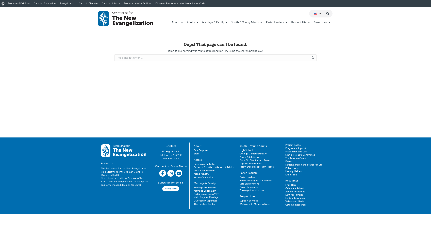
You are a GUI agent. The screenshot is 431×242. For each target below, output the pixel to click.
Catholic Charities (88, 3)
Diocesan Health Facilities (137, 3)
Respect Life (298, 22)
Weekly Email (171, 189)
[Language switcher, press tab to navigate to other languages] (317, 13)
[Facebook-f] (162, 173)
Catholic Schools (111, 3)
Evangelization (67, 3)
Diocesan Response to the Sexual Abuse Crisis (180, 3)
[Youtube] (178, 173)
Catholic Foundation (45, 3)
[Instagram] (170, 173)
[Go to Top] (426, 237)
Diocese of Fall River (19, 3)
